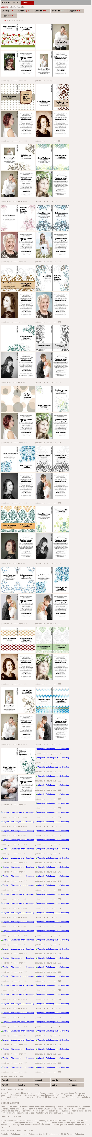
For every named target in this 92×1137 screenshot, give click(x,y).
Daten (54, 1085)
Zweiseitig (58, 11)
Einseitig (7, 11)
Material (55, 1080)
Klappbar (74, 11)
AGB (37, 1085)
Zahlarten (72, 1080)
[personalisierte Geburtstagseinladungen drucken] (18, 77)
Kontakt (5, 1085)
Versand (38, 1080)
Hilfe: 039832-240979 (10, 3)
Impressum (73, 1085)
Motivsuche (27, 3)
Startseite (5, 1080)
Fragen (21, 1080)
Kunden (21, 1085)
